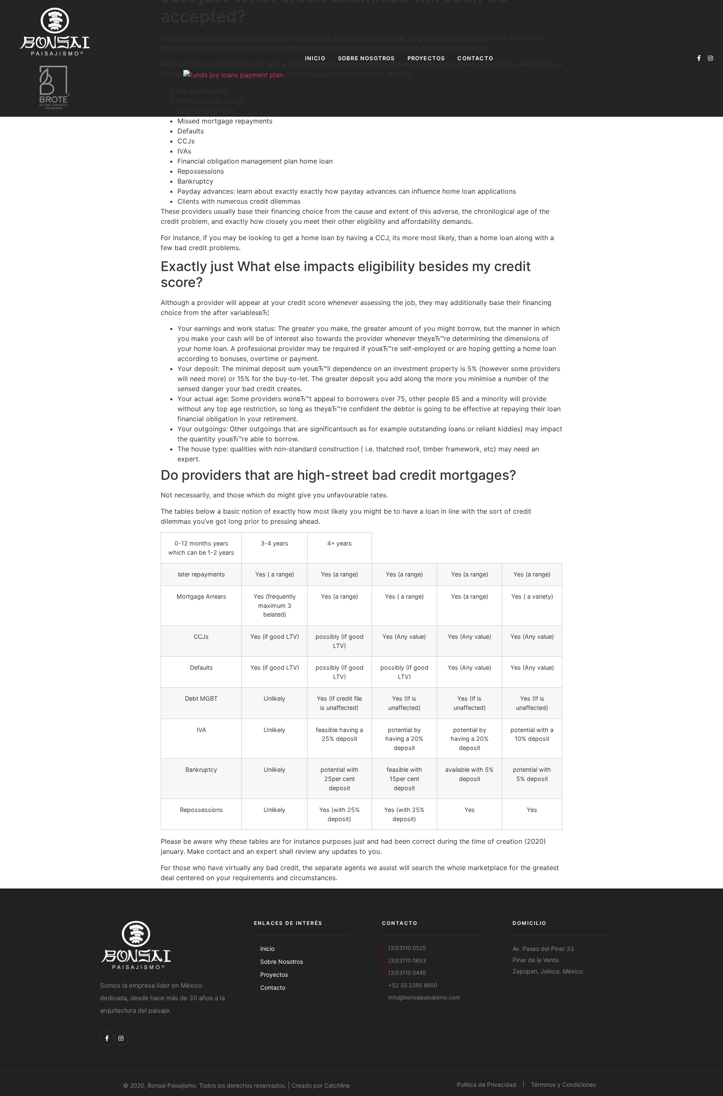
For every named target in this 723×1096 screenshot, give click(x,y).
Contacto (475, 58)
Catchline (337, 1085)
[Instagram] (710, 58)
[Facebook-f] (699, 58)
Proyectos (426, 58)
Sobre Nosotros (366, 58)
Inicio (315, 58)
